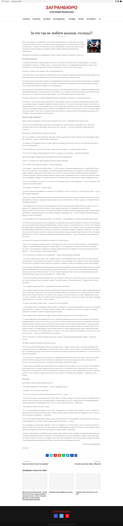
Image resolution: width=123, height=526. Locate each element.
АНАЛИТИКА (36, 19)
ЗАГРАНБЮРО (62, 7)
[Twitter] (61, 516)
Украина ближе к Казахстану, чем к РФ (87, 493)
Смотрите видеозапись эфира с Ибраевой (87, 464)
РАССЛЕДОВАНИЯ (59, 19)
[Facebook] (56, 516)
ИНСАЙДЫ (72, 19)
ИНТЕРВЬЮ (46, 19)
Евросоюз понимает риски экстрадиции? (35, 464)
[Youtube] (67, 516)
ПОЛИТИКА (26, 19)
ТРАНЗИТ (81, 19)
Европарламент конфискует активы (61, 492)
